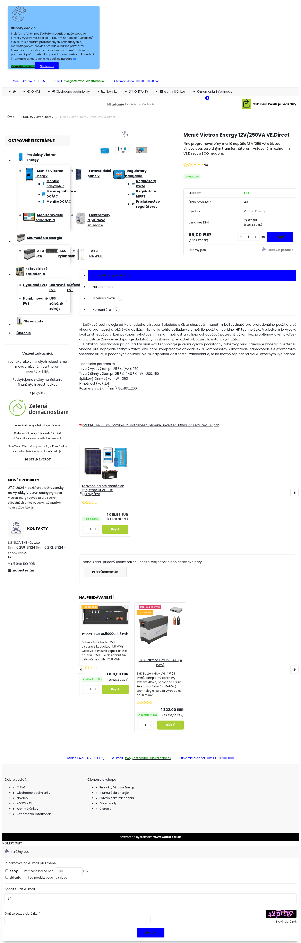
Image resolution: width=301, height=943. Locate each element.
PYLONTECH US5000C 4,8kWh (105, 634)
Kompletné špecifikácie (111, 275)
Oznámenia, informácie (215, 91)
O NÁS (36, 91)
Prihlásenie (257, 81)
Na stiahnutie (103, 286)
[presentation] (81, 493)
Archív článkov (175, 91)
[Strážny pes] (268, 250)
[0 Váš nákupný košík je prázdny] (269, 104)
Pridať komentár (105, 572)
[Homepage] (14, 91)
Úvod (10, 117)
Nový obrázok (286, 921)
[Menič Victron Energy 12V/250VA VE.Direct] (104, 150)
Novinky (112, 91)
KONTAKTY (140, 91)
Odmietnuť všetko (23, 66)
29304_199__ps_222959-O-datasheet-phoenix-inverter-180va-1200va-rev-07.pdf (151, 425)
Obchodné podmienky (73, 91)
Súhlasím (47, 66)
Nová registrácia (284, 81)
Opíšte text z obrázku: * (22, 913)
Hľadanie (115, 104)
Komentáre (105, 309)
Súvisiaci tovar (107, 298)
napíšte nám (24, 570)
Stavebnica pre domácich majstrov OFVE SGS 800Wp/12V (103, 490)
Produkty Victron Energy (37, 117)
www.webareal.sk (167, 837)
